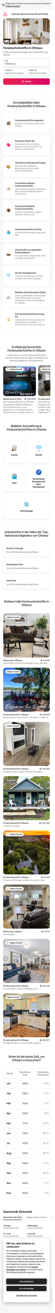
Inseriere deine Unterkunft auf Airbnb (30, 14)
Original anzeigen (12, 6)
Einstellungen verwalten (26, 1295)
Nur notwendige (26, 1288)
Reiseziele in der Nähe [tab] (12, 1217)
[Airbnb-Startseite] (5, 14)
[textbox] (14, 73)
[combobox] (26, 63)
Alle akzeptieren (26, 1281)
